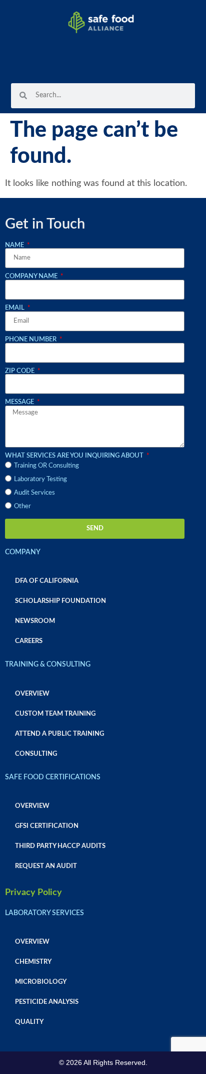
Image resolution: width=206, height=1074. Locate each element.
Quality (29, 1022)
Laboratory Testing (40, 479)
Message (20, 402)
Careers (28, 641)
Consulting (36, 754)
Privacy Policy (33, 892)
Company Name (32, 276)
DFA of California (46, 581)
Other (22, 506)
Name (15, 245)
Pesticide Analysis (46, 1002)
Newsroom (35, 621)
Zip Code (20, 371)
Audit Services (34, 493)
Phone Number (31, 339)
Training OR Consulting (46, 466)
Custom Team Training (55, 714)
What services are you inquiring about (75, 456)
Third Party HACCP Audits (60, 846)
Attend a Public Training (59, 734)
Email (15, 308)
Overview (32, 694)
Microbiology (40, 982)
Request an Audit (46, 866)
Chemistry (33, 962)
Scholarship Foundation (60, 601)
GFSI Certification (46, 826)
